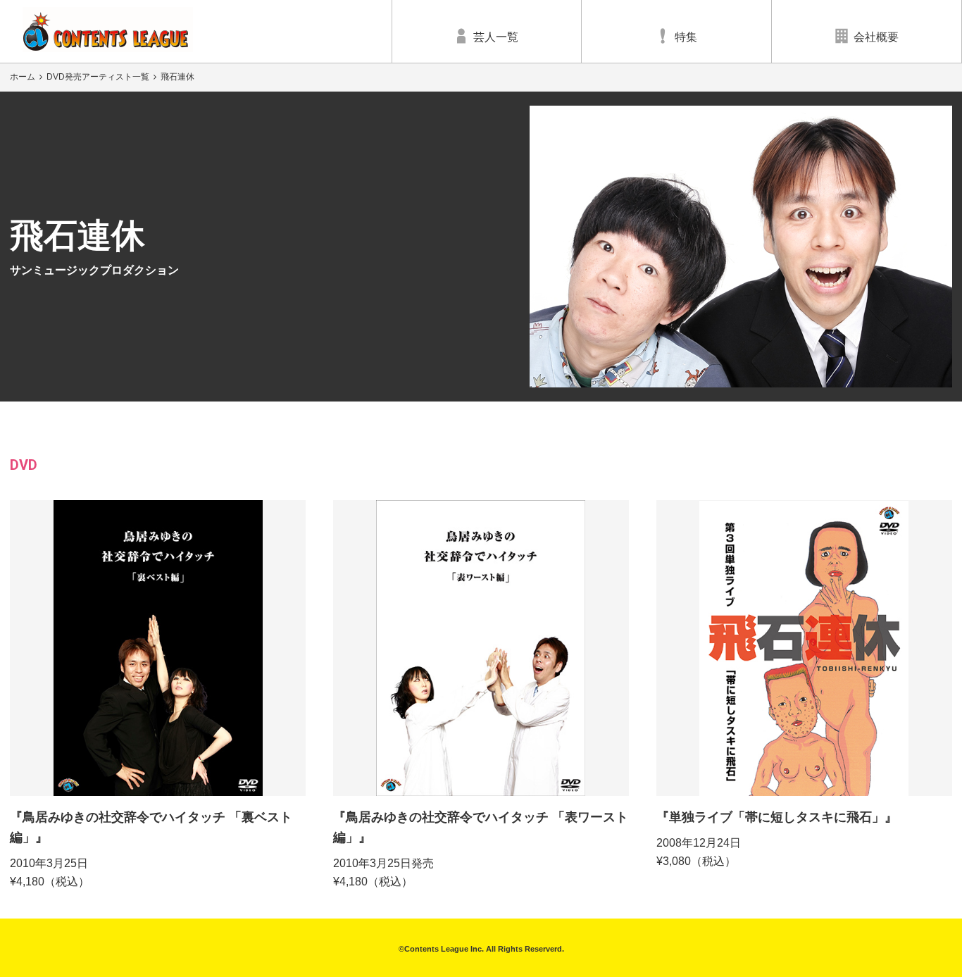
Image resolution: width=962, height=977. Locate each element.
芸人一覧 (495, 37)
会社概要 (876, 37)
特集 (686, 37)
